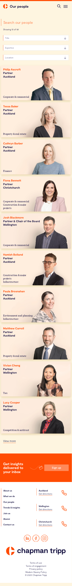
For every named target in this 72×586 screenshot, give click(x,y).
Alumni (6, 519)
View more (9, 440)
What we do (9, 496)
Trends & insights (11, 507)
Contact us (8, 524)
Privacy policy (36, 569)
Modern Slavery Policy (36, 572)
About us (7, 490)
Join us (6, 513)
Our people (8, 502)
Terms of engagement (36, 566)
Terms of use (36, 563)
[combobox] (36, 22)
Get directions (45, 493)
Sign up (56, 467)
